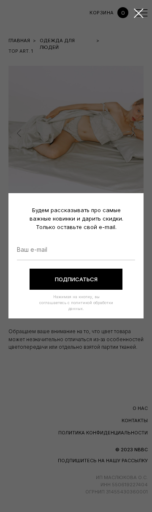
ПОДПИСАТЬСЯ (76, 279)
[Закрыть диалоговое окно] (139, 13)
